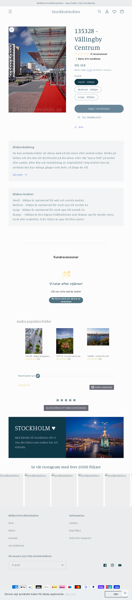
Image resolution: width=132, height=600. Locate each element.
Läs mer (18, 174)
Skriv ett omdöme (89, 58)
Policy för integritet (80, 538)
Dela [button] (80, 127)
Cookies (73, 523)
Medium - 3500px (88, 89)
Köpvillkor (75, 530)
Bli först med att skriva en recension (66, 300)
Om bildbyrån (16, 545)
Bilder (12, 530)
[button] (10, 11)
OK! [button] (116, 594)
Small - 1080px (86, 82)
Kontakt (13, 538)
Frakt (89, 70)
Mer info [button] (71, 594)
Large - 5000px (86, 97)
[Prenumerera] (62, 565)
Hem (11, 523)
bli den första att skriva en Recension (66, 408)
